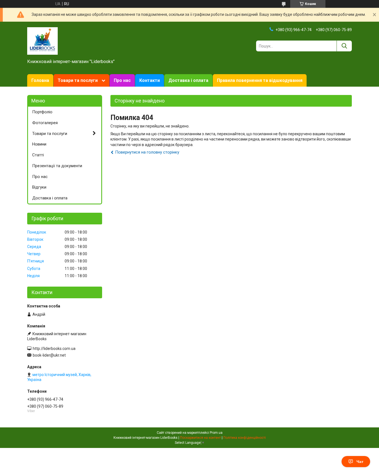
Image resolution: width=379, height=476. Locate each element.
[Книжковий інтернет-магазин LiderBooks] (42, 40)
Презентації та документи (57, 165)
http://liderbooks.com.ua (54, 348)
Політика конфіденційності (244, 438)
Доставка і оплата (188, 80)
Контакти (149, 80)
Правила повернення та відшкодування (259, 80)
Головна (40, 80)
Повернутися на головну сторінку (147, 152)
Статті (38, 154)
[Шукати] (344, 46)
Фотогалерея (45, 122)
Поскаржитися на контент (200, 438)
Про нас (122, 80)
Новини (39, 144)
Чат (360, 461)
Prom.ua (216, 433)
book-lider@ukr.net (49, 355)
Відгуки (39, 187)
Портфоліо (42, 111)
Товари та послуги (78, 80)
